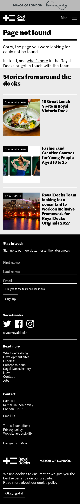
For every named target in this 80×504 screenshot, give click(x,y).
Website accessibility (18, 433)
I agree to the (25, 288)
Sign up (10, 299)
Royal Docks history (17, 368)
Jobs (6, 380)
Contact (9, 376)
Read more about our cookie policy (30, 482)
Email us (9, 416)
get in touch (31, 65)
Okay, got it (14, 493)
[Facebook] (19, 324)
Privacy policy (13, 429)
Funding (8, 361)
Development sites (16, 357)
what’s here (37, 60)
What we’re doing (15, 353)
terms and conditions (33, 289)
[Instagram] (30, 324)
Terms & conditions (16, 425)
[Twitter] (7, 324)
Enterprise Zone (14, 365)
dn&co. (23, 443)
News (7, 372)
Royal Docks (14, 18)
